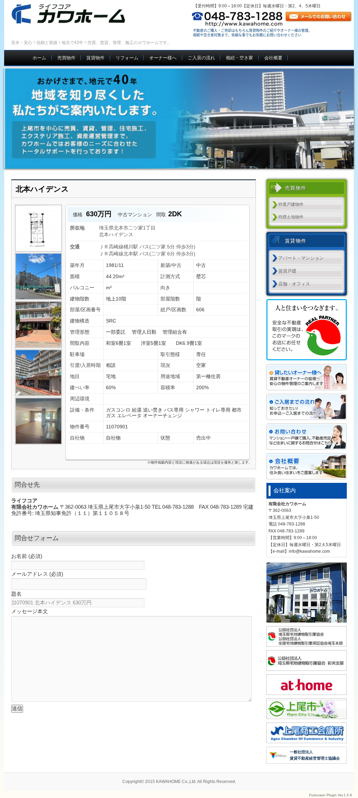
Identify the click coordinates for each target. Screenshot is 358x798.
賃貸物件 (95, 57)
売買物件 (66, 57)
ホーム (39, 57)
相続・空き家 (239, 57)
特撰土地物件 (290, 217)
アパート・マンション (301, 258)
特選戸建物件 (290, 204)
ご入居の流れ (201, 57)
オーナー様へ (163, 57)
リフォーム (127, 57)
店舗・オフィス (294, 283)
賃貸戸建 (287, 271)
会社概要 (273, 57)
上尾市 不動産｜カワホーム (76, 13)
